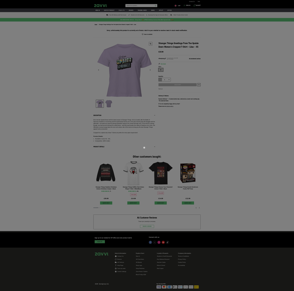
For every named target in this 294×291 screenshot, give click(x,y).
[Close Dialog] (144, 148)
